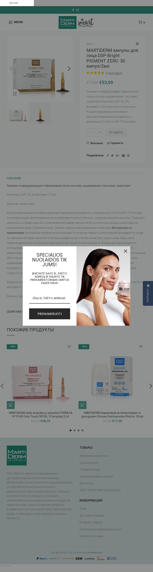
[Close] (125, 251)
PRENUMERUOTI (49, 314)
